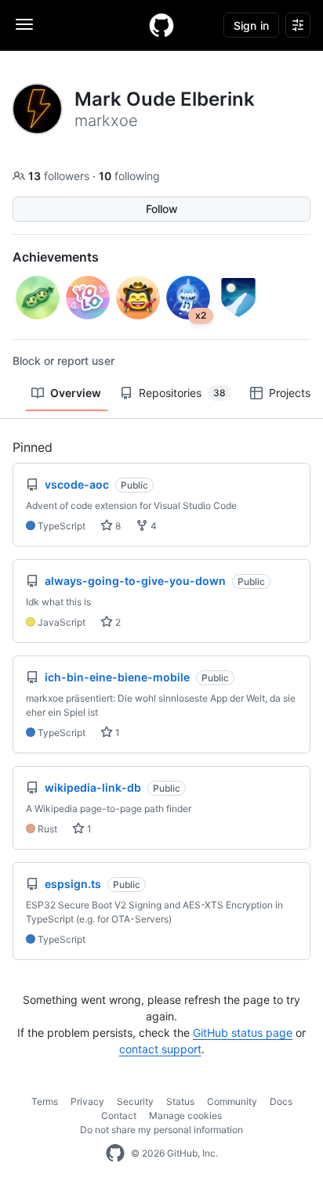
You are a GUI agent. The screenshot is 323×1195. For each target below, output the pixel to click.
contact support (160, 1049)
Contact (118, 1115)
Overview (75, 392)
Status (180, 1101)
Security (135, 1101)
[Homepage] (161, 25)
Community (232, 1101)
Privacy (87, 1101)
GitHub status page (242, 1032)
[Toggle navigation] (24, 24)
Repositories (182, 392)
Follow (162, 208)
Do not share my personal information (161, 1129)
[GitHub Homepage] (115, 1153)
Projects (289, 392)
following (129, 175)
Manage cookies (185, 1115)
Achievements (56, 257)
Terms (44, 1101)
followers (60, 175)
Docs (281, 1101)
